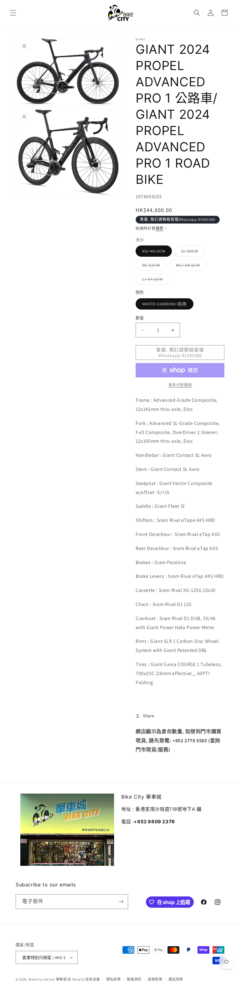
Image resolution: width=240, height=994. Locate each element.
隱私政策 (113, 979)
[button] (13, 13)
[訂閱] (121, 901)
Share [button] (148, 716)
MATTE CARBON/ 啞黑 (166, 305)
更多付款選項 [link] (180, 385)
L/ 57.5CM (154, 280)
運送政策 (175, 979)
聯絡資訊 (134, 979)
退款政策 (155, 979)
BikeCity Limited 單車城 (47, 979)
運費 (159, 228)
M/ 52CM (153, 266)
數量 (140, 317)
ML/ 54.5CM (190, 266)
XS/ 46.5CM (156, 252)
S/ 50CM (191, 252)
